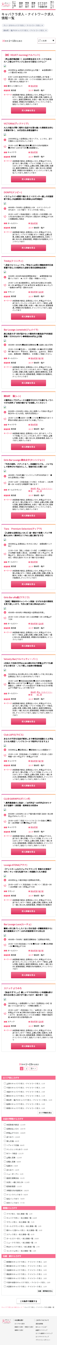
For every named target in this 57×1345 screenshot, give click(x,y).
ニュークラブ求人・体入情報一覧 (21, 1242)
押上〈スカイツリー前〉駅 (44, 489)
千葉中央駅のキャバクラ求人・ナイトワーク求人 (28, 1282)
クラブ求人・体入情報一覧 (19, 1213)
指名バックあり (15, 1198)
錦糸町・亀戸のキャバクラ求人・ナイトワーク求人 (24, 30)
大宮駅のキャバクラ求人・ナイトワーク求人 (26, 1286)
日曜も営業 (13, 1161)
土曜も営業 (14, 1157)
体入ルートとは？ (52, 5)
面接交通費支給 (15, 1178)
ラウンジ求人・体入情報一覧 (20, 1222)
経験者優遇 (14, 1186)
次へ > (33, 1068)
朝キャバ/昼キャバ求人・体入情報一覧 (24, 1230)
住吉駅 (41, 292)
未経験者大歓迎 (15, 1124)
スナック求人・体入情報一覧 (20, 1234)
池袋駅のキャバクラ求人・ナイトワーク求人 (26, 1270)
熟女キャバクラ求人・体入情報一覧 (23, 1246)
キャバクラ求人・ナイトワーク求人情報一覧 (39, 1307)
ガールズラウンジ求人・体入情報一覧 (24, 1226)
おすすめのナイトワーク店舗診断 (42, 5)
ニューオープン (15, 1174)
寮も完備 (12, 1141)
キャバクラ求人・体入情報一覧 (21, 1218)
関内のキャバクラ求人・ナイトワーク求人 (25, 1096)
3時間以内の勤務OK (17, 1190)
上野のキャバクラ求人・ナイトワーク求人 (25, 1083)
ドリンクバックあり (17, 1194)
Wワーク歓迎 (15, 1153)
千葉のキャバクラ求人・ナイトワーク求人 (25, 1087)
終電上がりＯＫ (15, 1133)
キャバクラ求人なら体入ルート (11, 1307)
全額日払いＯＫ (15, 1128)
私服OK (12, 1165)
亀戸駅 (41, 358)
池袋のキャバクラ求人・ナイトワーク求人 (25, 1091)
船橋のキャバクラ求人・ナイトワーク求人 (25, 1104)
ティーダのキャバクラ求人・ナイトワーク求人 (22, 25)
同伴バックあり (15, 1202)
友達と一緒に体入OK (18, 1182)
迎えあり (12, 1170)
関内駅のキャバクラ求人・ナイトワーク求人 (26, 1266)
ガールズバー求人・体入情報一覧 (22, 1238)
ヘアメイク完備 (15, 1145)
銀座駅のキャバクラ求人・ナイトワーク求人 (26, 1274)
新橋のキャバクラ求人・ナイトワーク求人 (25, 1108)
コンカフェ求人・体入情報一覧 (21, 1251)
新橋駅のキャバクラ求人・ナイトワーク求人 (26, 1262)
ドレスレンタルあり (17, 1149)
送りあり (13, 1137)
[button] (42, 25)
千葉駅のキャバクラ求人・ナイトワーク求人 (26, 1278)
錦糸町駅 (34, 86)
